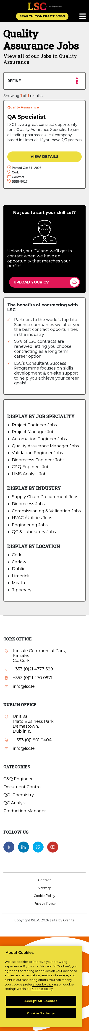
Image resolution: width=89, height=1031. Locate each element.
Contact (44, 880)
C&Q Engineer (18, 778)
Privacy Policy (45, 903)
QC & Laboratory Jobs (34, 531)
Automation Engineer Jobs (39, 438)
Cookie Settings (41, 1013)
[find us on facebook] (8, 846)
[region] (41, 986)
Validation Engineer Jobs (37, 452)
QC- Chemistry (18, 794)
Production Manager (24, 810)
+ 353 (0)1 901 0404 (32, 740)
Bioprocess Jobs (28, 503)
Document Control (22, 786)
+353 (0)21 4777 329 (33, 669)
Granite (69, 920)
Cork (16, 554)
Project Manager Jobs (34, 431)
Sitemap (44, 888)
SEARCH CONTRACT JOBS (42, 16)
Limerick (21, 575)
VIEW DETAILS (45, 156)
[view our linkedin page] (23, 846)
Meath (18, 582)
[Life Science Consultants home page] (44, 6)
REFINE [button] (14, 81)
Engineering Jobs (30, 524)
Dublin (19, 568)
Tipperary (21, 589)
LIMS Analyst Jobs (30, 473)
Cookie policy (42, 989)
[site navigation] (83, 16)
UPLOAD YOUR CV (31, 282)
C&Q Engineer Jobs (32, 466)
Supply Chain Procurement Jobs (45, 496)
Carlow (19, 561)
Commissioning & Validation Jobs (46, 510)
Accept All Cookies (40, 1001)
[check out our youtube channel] (52, 846)
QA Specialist (26, 116)
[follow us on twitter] (38, 846)
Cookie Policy (44, 896)
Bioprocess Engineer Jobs (38, 459)
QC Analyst (14, 802)
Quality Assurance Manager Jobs (45, 445)
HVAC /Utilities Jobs (32, 517)
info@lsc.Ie (24, 686)
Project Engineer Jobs (34, 424)
